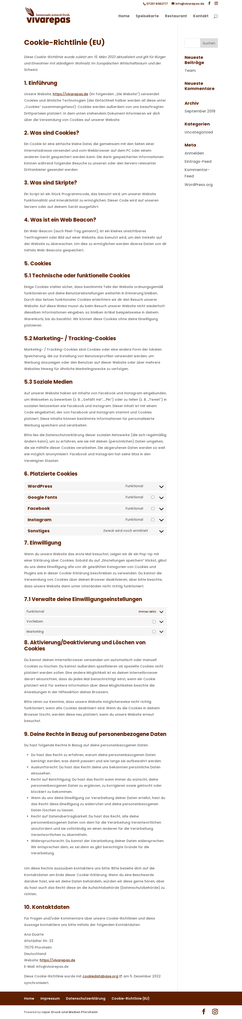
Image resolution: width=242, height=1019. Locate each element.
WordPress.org (199, 184)
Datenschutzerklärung (85, 998)
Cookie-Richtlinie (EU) (131, 998)
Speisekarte (147, 16)
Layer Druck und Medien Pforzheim (70, 1012)
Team (190, 70)
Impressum (50, 998)
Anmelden (194, 153)
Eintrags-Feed (198, 161)
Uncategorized (199, 132)
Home (124, 16)
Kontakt (200, 16)
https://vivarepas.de (70, 94)
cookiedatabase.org (100, 976)
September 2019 (200, 111)
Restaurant (176, 16)
